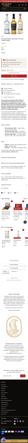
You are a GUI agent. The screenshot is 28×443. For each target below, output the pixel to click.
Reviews (3, 394)
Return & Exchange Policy (6, 400)
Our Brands (3, 396)
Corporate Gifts (4, 386)
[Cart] (22, 5)
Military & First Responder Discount (8, 410)
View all (25, 198)
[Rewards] (3, 439)
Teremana (3, 43)
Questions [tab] (14, 271)
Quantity (3, 52)
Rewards (3, 390)
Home (2, 36)
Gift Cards (3, 388)
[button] (25, 222)
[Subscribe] (22, 375)
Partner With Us (4, 398)
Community (3, 408)
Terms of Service (4, 404)
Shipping (3, 70)
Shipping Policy (4, 402)
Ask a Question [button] (14, 268)
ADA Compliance (4, 412)
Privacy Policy (4, 406)
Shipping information (6, 184)
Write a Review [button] (14, 264)
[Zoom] (22, 32)
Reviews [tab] (5, 271)
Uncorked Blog (4, 392)
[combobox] (14, 8)
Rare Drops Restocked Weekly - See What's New (14, 1)
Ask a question (4, 188)
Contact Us (3, 384)
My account (3, 414)
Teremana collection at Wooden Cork (9, 151)
